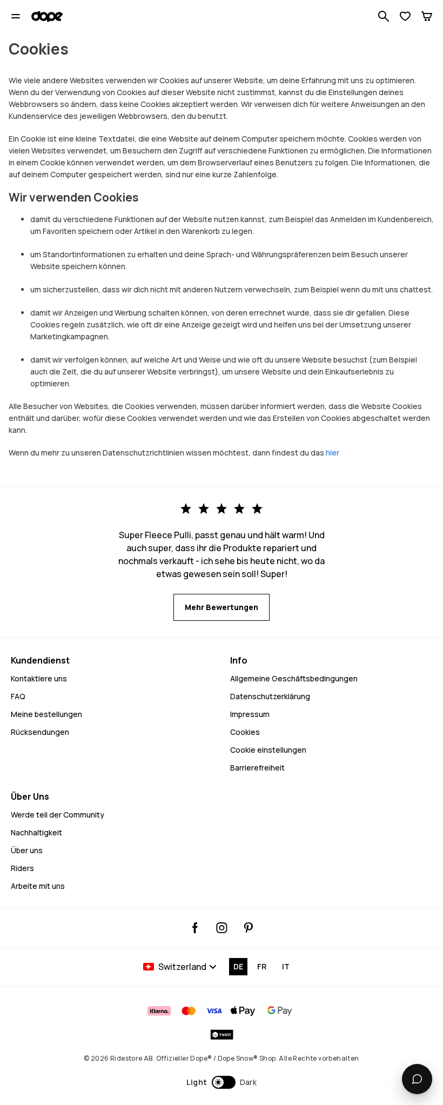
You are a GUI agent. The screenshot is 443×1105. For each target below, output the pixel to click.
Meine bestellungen (46, 714)
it (286, 966)
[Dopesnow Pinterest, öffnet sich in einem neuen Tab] (248, 927)
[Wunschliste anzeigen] (405, 16)
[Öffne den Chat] (417, 1079)
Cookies (245, 732)
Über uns (27, 850)
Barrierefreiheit (257, 767)
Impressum (250, 714)
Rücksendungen (40, 732)
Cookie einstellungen (268, 750)
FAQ (18, 696)
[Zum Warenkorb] (427, 16)
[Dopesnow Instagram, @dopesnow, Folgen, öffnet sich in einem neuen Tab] (222, 927)
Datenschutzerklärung (270, 696)
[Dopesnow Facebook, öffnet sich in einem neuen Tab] (195, 927)
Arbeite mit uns (38, 886)
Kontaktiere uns (39, 678)
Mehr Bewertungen (221, 607)
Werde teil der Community (57, 814)
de (238, 966)
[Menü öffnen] (15, 16)
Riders (22, 868)
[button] (221, 1082)
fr (261, 966)
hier (332, 452)
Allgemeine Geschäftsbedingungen (294, 678)
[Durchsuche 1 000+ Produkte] (383, 16)
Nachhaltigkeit (36, 832)
